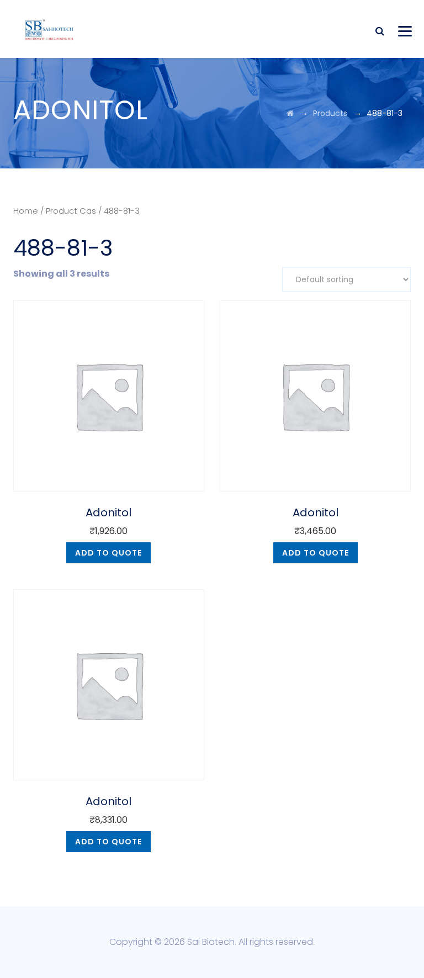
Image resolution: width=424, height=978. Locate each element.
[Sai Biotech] (50, 29)
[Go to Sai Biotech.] (290, 113)
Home (25, 210)
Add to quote (108, 552)
